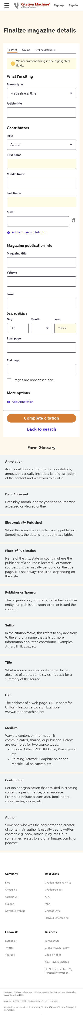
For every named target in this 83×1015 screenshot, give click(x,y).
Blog (7, 883)
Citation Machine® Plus (58, 883)
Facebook (10, 941)
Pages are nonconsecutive (34, 380)
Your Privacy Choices (57, 962)
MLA (47, 904)
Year (57, 319)
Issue (10, 294)
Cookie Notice (53, 955)
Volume (12, 272)
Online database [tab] (45, 50)
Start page (14, 338)
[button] (41, 93)
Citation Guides (54, 890)
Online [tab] (26, 50)
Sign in (73, 5)
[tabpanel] (41, 234)
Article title (14, 103)
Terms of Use (52, 941)
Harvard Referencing (57, 918)
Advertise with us (15, 911)
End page (13, 360)
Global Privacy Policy (57, 948)
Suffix (11, 212)
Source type (15, 84)
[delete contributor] (73, 220)
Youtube (10, 955)
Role (10, 135)
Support (9, 904)
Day (9, 319)
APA (47, 897)
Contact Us (11, 897)
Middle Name (16, 174)
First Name (14, 155)
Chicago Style (53, 911)
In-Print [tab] (12, 50)
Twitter (9, 948)
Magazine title (17, 253)
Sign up (59, 5)
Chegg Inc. (11, 890)
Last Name (14, 193)
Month (35, 319)
